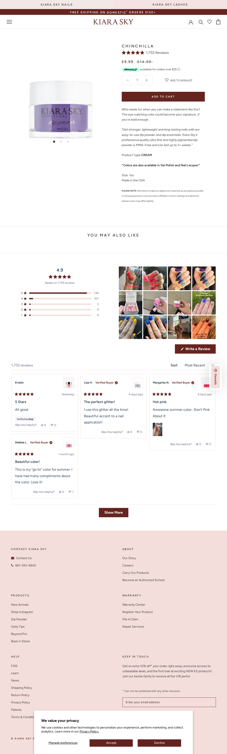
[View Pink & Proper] (69, 383)
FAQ (14, 666)
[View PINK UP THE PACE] (206, 383)
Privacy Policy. (89, 731)
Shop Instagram (22, 612)
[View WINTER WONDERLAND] (137, 383)
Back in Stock (20, 641)
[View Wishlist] (209, 22)
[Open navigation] (9, 22)
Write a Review (200, 350)
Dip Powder (19, 619)
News (15, 680)
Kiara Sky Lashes (170, 4)
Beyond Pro (19, 634)
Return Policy (20, 695)
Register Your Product (137, 612)
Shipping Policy (21, 688)
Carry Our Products (135, 573)
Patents (16, 710)
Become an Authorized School (143, 580)
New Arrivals (20, 605)
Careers (127, 565)
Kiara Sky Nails (57, 4)
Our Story (129, 558)
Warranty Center (133, 605)
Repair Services (133, 627)
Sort (174, 365)
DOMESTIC (117, 12)
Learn (15, 673)
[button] (145, 53)
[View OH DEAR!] (69, 442)
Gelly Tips (18, 627)
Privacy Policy (20, 702)
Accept (111, 743)
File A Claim (130, 619)
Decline (159, 743)
